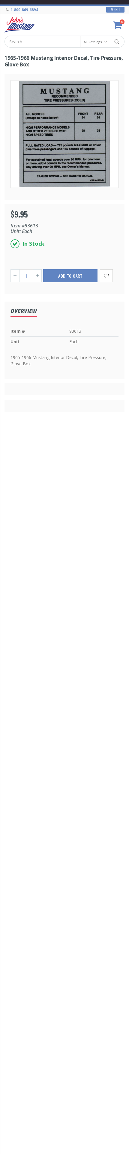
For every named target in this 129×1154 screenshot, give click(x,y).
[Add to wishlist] (106, 275)
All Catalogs (93, 41)
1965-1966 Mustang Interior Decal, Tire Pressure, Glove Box (63, 61)
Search (117, 41)
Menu (115, 10)
